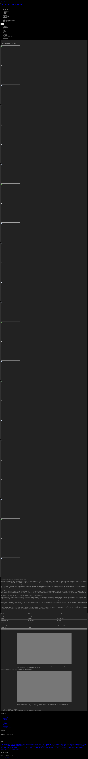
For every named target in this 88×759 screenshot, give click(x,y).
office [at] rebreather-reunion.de (7, 737)
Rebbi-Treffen (50, 746)
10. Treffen (13, 744)
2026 (70, 744)
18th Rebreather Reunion (58, 744)
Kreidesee (19, 746)
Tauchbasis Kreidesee (67, 747)
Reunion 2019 (29, 747)
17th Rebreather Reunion (47, 744)
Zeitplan (11, 749)
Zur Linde (16, 749)
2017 (63, 744)
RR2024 (33, 747)
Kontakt (4, 724)
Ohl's (34, 746)
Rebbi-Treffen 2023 (58, 746)
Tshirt (79, 747)
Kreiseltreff (27, 746)
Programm (39, 746)
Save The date (39, 747)
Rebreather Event (12, 747)
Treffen (4, 722)
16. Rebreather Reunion (37, 744)
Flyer (4, 746)
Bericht (76, 744)
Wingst (6, 749)
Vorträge (82, 747)
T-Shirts (58, 747)
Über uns (5, 719)
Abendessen (73, 744)
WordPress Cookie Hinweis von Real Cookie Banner (11, 757)
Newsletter (5, 718)
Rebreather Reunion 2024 (22, 747)
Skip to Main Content (5, 1)
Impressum (5, 726)
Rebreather (74, 746)
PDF (36, 746)
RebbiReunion (66, 746)
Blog (4, 720)
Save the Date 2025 (49, 747)
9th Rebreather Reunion (5, 744)
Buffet (2, 746)
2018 (65, 744)
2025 (67, 744)
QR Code (44, 746)
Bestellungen (82, 744)
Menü (32, 746)
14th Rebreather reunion (20, 744)
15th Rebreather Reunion (29, 744)
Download (5, 723)
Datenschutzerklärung (7, 727)
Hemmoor (11, 746)
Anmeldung (5, 717)
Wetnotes (2, 749)
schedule (55, 747)
